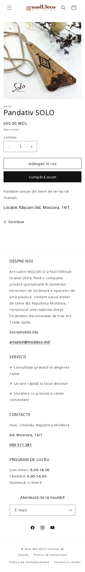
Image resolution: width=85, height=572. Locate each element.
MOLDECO (40, 549)
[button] (9, 8)
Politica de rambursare (50, 555)
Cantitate (10, 137)
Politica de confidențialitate (29, 562)
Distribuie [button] (16, 222)
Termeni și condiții (67, 562)
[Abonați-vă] (70, 510)
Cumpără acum (42, 177)
